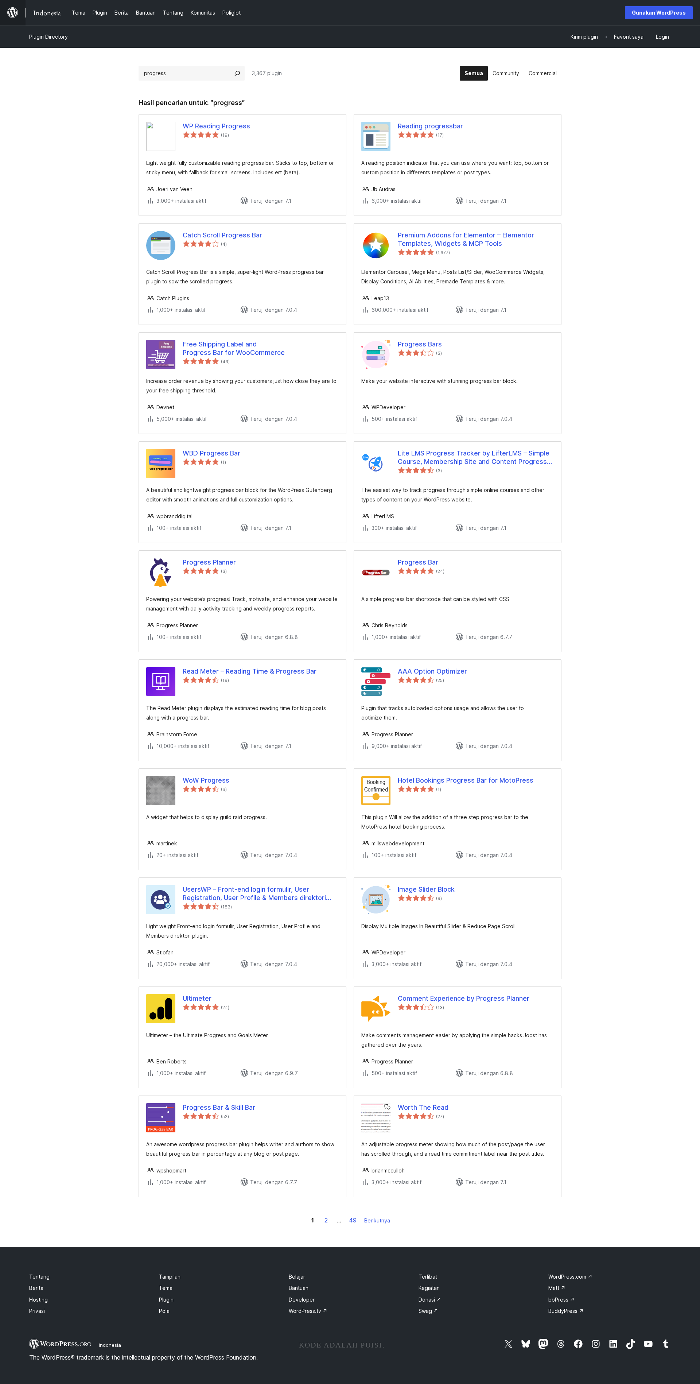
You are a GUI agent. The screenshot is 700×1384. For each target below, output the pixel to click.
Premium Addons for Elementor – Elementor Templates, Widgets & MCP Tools (466, 239)
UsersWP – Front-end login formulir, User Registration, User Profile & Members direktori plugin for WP (254, 893)
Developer (302, 1299)
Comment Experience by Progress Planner (463, 998)
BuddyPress (566, 1311)
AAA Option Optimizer (432, 671)
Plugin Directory (48, 37)
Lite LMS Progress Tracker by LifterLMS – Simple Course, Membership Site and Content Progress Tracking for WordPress (473, 457)
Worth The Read (423, 1107)
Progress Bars (420, 344)
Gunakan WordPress (659, 12)
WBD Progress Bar (211, 453)
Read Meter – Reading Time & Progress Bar (249, 671)
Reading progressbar (430, 126)
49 (353, 1220)
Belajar (297, 1276)
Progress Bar (418, 562)
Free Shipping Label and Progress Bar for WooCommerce (234, 348)
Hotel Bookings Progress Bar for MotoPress (465, 780)
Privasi (37, 1311)
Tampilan (169, 1276)
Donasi (430, 1299)
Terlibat (428, 1276)
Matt (556, 1288)
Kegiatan (429, 1288)
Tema (165, 1288)
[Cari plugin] (237, 73)
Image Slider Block (426, 889)
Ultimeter (197, 998)
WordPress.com (570, 1276)
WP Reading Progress (216, 126)
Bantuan (298, 1288)
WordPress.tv (308, 1311)
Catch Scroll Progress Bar (222, 235)
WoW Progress (206, 780)
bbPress (561, 1299)
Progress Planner (209, 562)
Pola (164, 1311)
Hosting (38, 1299)
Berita (36, 1288)
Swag (428, 1311)
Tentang (39, 1276)
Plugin (166, 1299)
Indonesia (110, 1345)
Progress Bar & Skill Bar (219, 1107)
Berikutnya (377, 1220)
